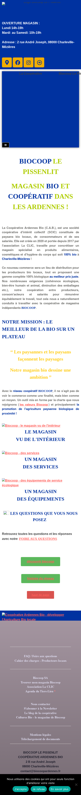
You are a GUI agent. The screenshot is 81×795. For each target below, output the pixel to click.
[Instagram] (28, 62)
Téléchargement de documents (40, 739)
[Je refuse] (76, 785)
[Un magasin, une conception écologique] (40, 483)
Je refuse (39, 789)
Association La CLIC (40, 686)
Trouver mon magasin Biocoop (40, 682)
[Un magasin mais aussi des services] (40, 453)
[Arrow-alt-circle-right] (39, 62)
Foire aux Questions (38, 539)
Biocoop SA (40, 678)
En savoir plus (60, 789)
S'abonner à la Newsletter (40, 708)
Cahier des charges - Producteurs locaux (41, 660)
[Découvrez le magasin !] (40, 425)
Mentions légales (40, 734)
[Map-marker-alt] (7, 62)
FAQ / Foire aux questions (40, 656)
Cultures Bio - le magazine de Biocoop (40, 717)
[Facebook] (18, 62)
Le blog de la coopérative (40, 713)
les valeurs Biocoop (34, 404)
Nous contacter (40, 704)
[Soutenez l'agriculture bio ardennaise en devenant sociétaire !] (40, 619)
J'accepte (21, 789)
